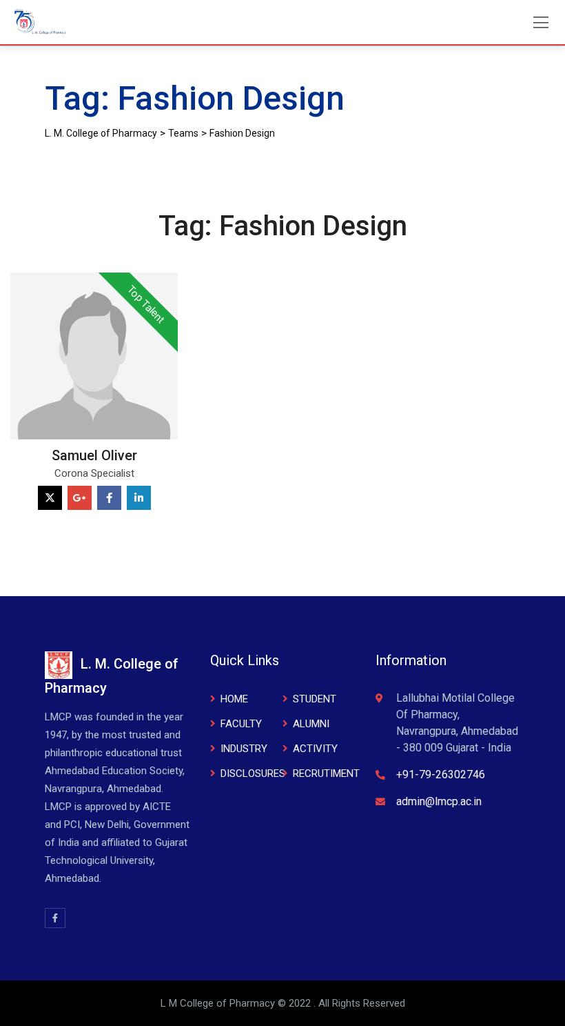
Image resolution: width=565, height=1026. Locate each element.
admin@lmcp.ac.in (439, 801)
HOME (234, 699)
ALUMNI (311, 724)
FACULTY (241, 724)
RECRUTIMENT (326, 773)
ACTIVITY (315, 748)
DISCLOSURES (252, 773)
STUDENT (314, 699)
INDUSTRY (243, 748)
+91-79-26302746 (440, 774)
